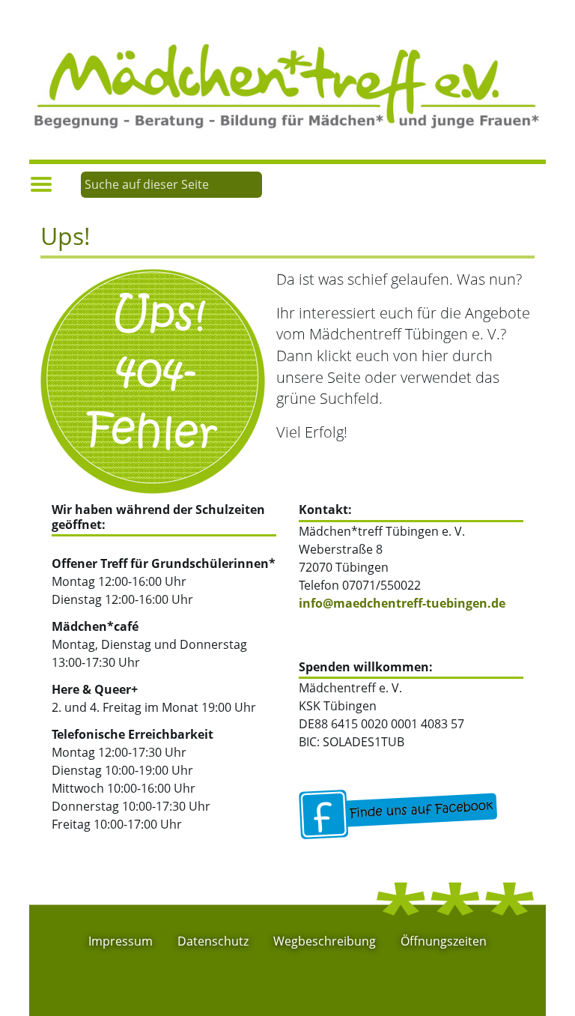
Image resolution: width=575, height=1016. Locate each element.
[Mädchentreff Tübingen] (287, 84)
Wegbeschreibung (324, 941)
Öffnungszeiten (444, 941)
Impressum (120, 941)
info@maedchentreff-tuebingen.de (402, 603)
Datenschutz (213, 941)
